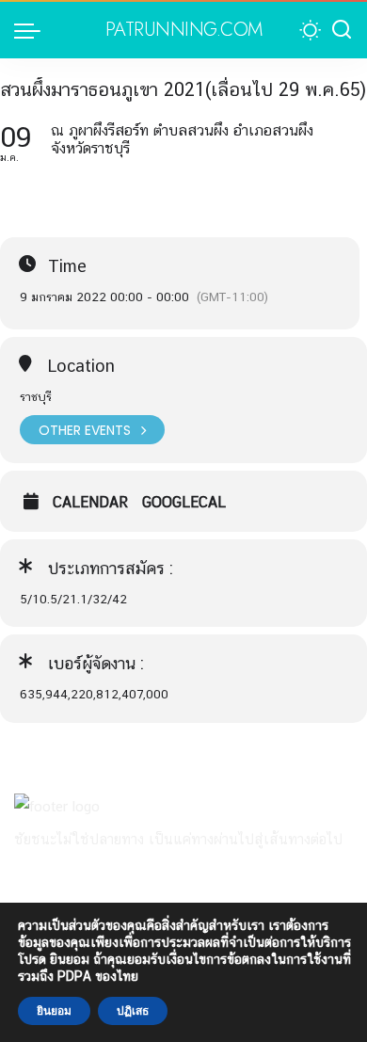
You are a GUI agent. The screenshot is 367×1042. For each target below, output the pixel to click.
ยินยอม (54, 1010)
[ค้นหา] (341, 30)
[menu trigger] (32, 30)
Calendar (90, 502)
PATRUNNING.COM (184, 30)
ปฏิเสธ (133, 1010)
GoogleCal (184, 502)
